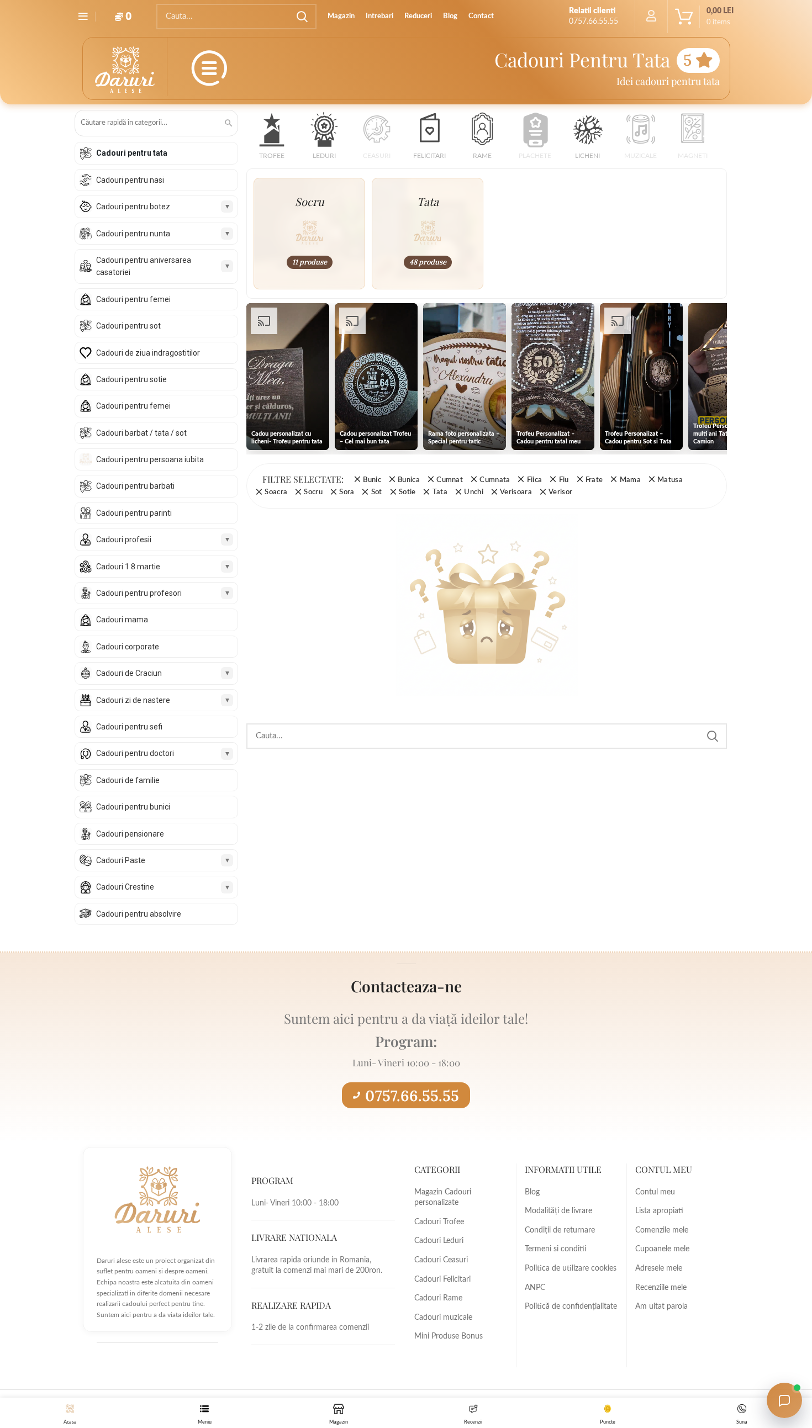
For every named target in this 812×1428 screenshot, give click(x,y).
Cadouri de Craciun (129, 673)
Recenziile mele (661, 1288)
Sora (346, 492)
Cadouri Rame (438, 1298)
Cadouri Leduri (438, 1241)
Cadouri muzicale (443, 1317)
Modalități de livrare (558, 1211)
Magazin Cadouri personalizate (442, 1197)
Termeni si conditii (555, 1249)
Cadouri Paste (120, 860)
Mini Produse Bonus (448, 1336)
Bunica (409, 480)
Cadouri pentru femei (133, 299)
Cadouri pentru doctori (135, 753)
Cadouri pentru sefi (129, 726)
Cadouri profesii (123, 539)
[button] (271, 139)
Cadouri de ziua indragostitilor (148, 352)
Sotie (407, 492)
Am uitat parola (661, 1306)
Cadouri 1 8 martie (128, 566)
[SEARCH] (301, 16)
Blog (532, 1192)
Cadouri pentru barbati (135, 486)
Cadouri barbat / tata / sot (141, 433)
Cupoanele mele (662, 1249)
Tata (440, 492)
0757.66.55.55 (412, 1095)
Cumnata (494, 480)
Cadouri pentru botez (133, 206)
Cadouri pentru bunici (133, 806)
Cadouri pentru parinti (134, 513)
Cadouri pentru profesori (139, 593)
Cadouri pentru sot (128, 325)
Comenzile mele (661, 1230)
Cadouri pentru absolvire (138, 913)
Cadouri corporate (127, 646)
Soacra (276, 492)
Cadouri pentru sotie (131, 379)
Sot (376, 492)
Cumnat (449, 480)
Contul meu (655, 1192)
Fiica (534, 480)
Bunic (372, 480)
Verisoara (516, 492)
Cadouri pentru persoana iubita (150, 459)
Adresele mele (658, 1268)
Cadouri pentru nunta (133, 233)
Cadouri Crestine (125, 886)
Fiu (563, 480)
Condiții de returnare (560, 1230)
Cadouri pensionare (130, 833)
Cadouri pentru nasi (130, 180)
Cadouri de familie (128, 780)
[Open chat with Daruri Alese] (784, 1400)
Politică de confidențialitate (571, 1306)
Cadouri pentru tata (131, 153)
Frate (594, 480)
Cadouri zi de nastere (133, 700)
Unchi (473, 492)
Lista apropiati (659, 1211)
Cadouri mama (122, 619)
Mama (630, 480)
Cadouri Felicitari (442, 1279)
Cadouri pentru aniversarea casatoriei (143, 266)
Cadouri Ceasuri (441, 1260)
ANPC (535, 1288)
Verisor (560, 492)
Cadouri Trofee (439, 1222)
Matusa (670, 480)
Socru (313, 492)
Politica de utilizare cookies (570, 1268)
